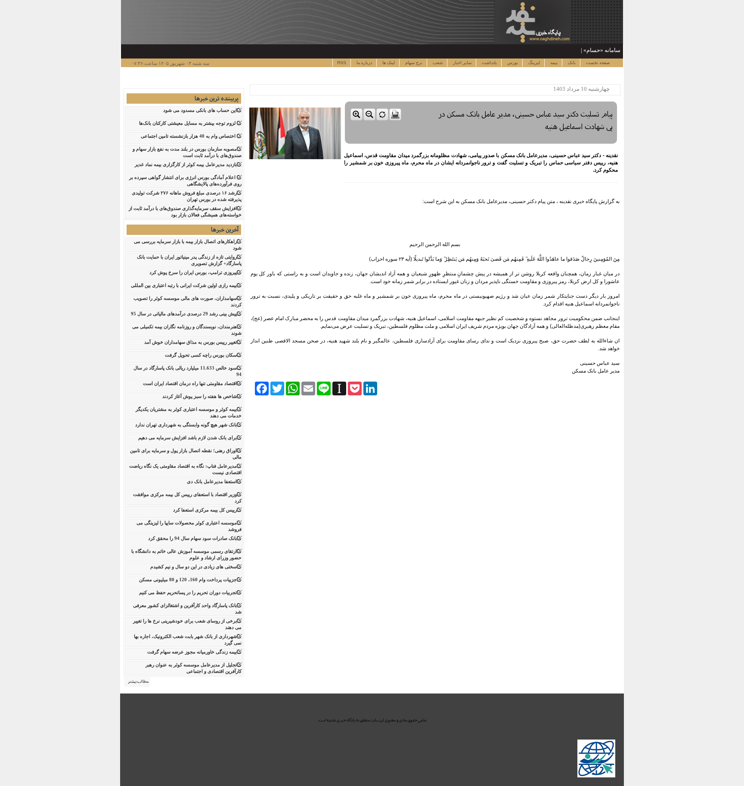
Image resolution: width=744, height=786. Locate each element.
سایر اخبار (461, 62)
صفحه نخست (597, 62)
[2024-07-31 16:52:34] (481, 99)
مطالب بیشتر (138, 681)
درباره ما (363, 62)
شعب (437, 62)
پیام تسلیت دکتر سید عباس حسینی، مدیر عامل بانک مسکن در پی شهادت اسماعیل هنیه (525, 121)
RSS (341, 62)
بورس (512, 62)
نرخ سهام (413, 62)
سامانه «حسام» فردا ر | (593, 50)
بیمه (553, 62)
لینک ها (388, 62)
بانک (571, 62)
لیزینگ (533, 62)
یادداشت (488, 62)
